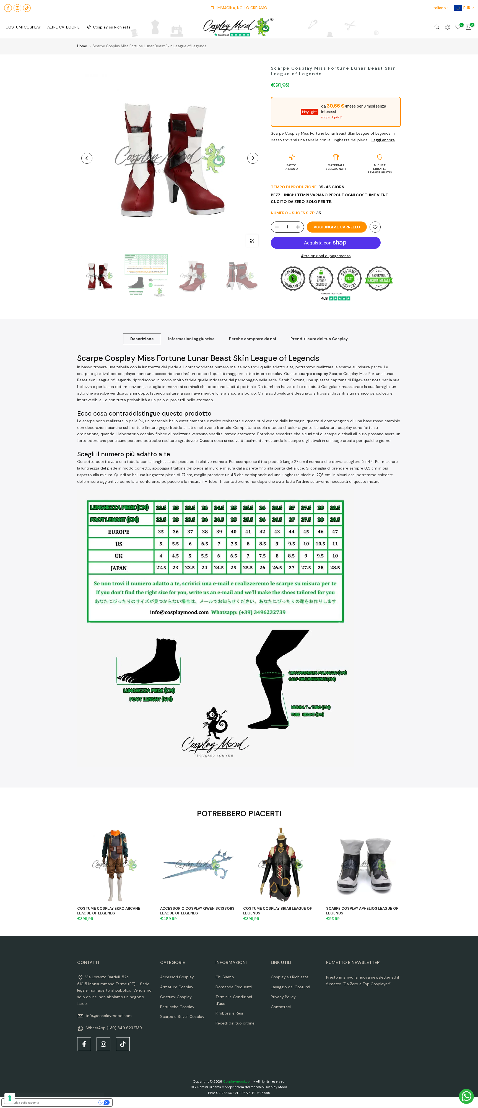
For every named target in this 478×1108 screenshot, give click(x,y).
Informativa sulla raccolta (21, 1102)
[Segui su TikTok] (27, 8)
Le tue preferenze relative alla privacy (70, 1102)
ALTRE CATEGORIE (63, 27)
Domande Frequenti (233, 986)
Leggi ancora (383, 139)
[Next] (252, 158)
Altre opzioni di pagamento (326, 255)
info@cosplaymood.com (109, 1015)
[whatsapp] (466, 1096)
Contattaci (281, 1006)
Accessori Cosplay (177, 976)
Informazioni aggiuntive (191, 338)
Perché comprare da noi (252, 338)
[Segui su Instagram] (17, 8)
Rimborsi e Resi (229, 1013)
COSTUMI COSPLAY (23, 27)
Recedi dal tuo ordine (234, 1023)
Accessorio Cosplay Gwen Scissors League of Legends (197, 911)
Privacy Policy (283, 996)
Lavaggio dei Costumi (290, 986)
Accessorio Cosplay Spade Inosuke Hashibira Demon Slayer (68, 1081)
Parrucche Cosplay (177, 1006)
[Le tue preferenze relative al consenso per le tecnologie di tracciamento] (9, 1098)
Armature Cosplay (176, 986)
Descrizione (142, 338)
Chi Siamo (224, 976)
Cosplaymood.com (238, 1081)
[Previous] (86, 158)
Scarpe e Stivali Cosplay (182, 1016)
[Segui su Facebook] (8, 8)
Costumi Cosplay (176, 996)
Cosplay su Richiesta (112, 27)
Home (82, 46)
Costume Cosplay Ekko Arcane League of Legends (108, 911)
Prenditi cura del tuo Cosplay (319, 338)
